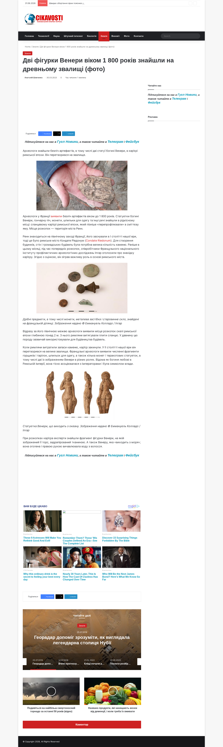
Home (27, 46)
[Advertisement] (82, 105)
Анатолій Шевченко (33, 77)
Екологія (91, 36)
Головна (29, 36)
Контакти (139, 36)
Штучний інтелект (73, 36)
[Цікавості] (44, 18)
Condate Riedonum (98, 240)
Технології (43, 36)
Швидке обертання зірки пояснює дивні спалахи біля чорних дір (80, 3)
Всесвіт (116, 36)
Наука (56, 36)
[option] (82, 639)
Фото (127, 36)
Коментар (82, 724)
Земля (104, 36)
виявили (56, 216)
